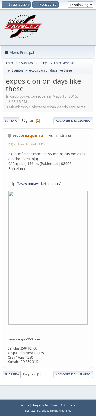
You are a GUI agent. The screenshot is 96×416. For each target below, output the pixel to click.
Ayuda (24, 405)
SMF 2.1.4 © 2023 (36, 410)
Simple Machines (60, 410)
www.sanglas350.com (24, 339)
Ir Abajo (11, 121)
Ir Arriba (12, 374)
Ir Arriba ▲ (68, 405)
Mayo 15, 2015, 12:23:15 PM (27, 144)
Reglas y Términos (45, 405)
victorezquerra (28, 135)
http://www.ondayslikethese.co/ (34, 183)
